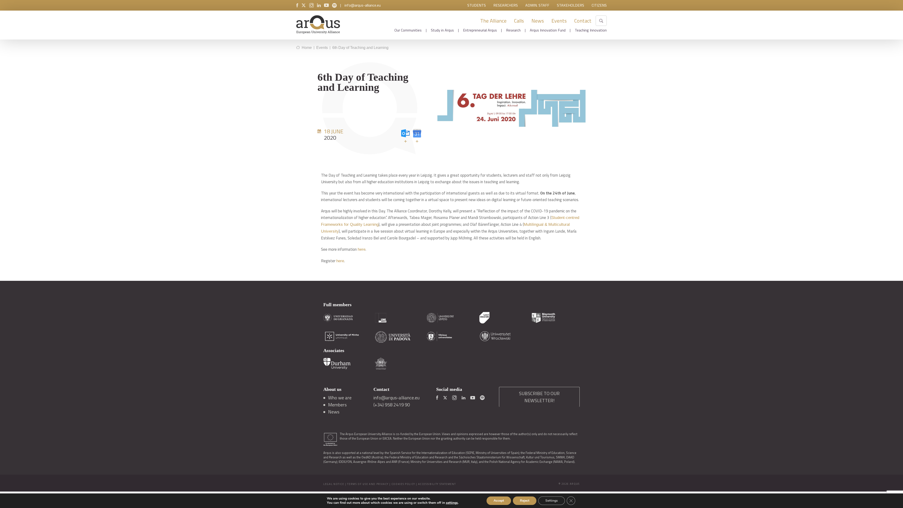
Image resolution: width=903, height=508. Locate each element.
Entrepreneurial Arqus (480, 30)
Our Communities (408, 30)
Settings (551, 500)
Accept (499, 500)
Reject (524, 500)
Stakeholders (570, 5)
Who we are (340, 397)
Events (559, 21)
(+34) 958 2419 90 (391, 404)
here (361, 249)
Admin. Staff (537, 5)
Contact (582, 21)
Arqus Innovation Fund (548, 30)
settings (452, 503)
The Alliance (493, 21)
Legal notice (333, 484)
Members (337, 404)
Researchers (505, 5)
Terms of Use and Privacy (367, 484)
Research (513, 30)
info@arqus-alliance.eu (363, 5)
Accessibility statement (437, 484)
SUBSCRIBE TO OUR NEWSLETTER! (539, 397)
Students (476, 5)
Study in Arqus (442, 30)
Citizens (599, 5)
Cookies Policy (403, 484)
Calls (519, 21)
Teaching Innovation (591, 30)
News (537, 21)
